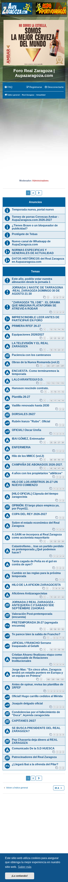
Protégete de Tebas (24, 234)
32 (55, 541)
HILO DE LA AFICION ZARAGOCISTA (36, 584)
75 (63, 329)
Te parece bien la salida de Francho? (36, 634)
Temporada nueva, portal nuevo (33, 209)
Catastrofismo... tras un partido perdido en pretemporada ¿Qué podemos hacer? (38, 549)
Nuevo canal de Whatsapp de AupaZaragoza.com (31, 243)
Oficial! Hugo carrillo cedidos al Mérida (37, 696)
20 (59, 350)
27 (63, 338)
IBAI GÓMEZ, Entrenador (28, 438)
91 (63, 460)
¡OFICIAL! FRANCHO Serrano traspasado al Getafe (31, 644)
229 (62, 366)
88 (51, 460)
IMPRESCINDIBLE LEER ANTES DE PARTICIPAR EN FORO (35, 319)
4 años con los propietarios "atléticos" (37, 473)
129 (53, 679)
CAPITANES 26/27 (24, 720)
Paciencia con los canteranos (31, 354)
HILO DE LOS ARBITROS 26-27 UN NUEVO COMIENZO (35, 483)
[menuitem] (8, 87)
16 (51, 400)
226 (48, 366)
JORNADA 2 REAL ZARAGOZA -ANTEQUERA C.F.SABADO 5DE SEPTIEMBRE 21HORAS (33, 605)
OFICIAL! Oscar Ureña (26, 430)
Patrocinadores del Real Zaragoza (34, 757)
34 (63, 541)
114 (57, 383)
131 (62, 679)
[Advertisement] (34, 134)
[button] (39, 192)
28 (63, 442)
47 (59, 468)
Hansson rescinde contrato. (30, 388)
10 (55, 392)
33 (59, 541)
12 (63, 392)
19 (55, 350)
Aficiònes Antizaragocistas (29, 593)
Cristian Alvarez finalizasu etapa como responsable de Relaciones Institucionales (37, 657)
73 (55, 329)
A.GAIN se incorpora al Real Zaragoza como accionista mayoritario (37, 536)
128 (48, 679)
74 (59, 329)
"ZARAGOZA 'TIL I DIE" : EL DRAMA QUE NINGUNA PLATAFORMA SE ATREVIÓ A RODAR (36, 305)
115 (62, 383)
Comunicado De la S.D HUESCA (33, 748)
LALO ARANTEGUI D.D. (27, 379)
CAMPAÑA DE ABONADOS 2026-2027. (37, 464)
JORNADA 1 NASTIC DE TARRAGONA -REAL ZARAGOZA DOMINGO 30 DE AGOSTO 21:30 (37, 290)
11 (59, 392)
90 (59, 460)
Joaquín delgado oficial (27, 703)
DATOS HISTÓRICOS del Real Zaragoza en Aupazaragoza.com (38, 260)
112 (48, 383)
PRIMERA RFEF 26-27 (26, 325)
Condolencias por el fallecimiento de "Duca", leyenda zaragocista (36, 714)
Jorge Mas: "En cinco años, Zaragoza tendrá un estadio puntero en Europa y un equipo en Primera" (37, 672)
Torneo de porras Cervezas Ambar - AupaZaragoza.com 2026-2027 (35, 218)
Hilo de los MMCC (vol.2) (28, 455)
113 (53, 383)
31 (51, 541)
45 (51, 468)
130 (57, 679)
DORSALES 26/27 (23, 414)
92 (63, 629)
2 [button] (33, 192)
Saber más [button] (24, 866)
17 (55, 400)
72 (51, 329)
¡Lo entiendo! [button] (20, 875)
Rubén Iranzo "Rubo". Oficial (31, 421)
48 (63, 468)
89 (55, 460)
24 (51, 338)
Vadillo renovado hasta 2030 (30, 405)
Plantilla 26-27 (21, 396)
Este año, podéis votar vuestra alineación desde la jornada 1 (32, 280)
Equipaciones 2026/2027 (28, 334)
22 (63, 597)
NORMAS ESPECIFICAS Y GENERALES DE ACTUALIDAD (33, 252)
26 (59, 338)
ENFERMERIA (21, 447)
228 (57, 366)
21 (63, 350)
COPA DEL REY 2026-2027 (29, 514)
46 (55, 468)
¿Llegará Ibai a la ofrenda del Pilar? (35, 764)
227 (53, 366)
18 (51, 350)
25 (55, 338)
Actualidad (34, 172)
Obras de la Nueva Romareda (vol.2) (35, 362)
